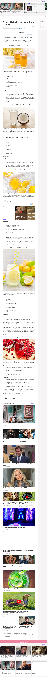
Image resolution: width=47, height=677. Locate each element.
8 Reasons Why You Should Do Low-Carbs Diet (16, 633)
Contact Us (21, 640)
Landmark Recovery (26, 390)
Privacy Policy (27, 640)
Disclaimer (33, 640)
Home (13, 640)
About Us (16, 640)
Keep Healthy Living (5, 16)
